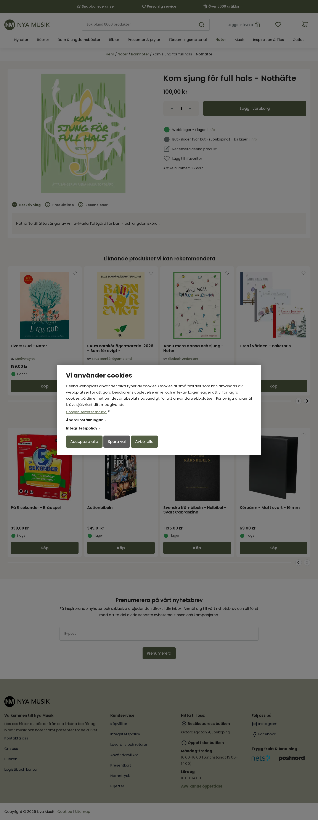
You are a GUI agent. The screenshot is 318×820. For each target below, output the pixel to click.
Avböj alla (144, 441)
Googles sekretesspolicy (86, 412)
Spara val (117, 441)
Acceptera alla (84, 441)
